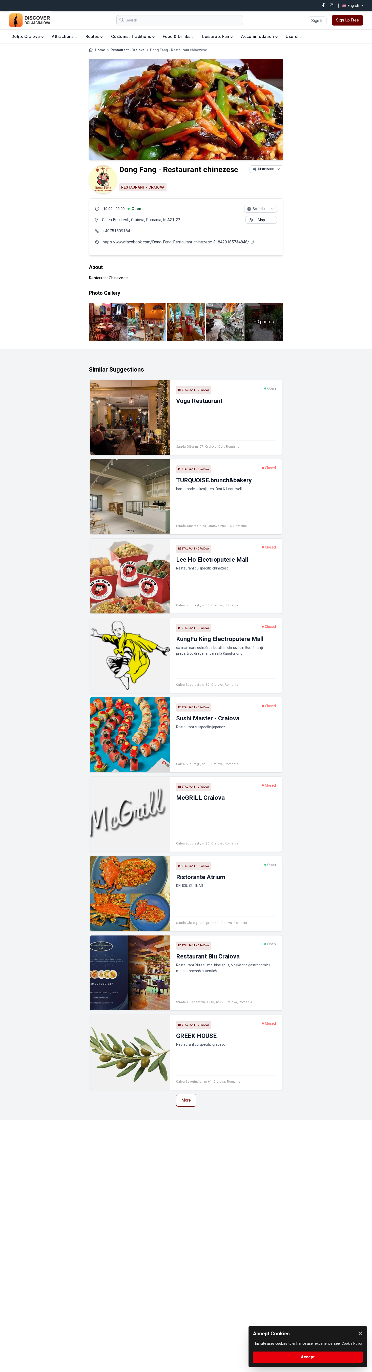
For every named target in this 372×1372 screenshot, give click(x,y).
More (186, 1100)
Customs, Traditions (131, 36)
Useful (293, 36)
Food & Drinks (177, 36)
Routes (93, 36)
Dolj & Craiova (26, 36)
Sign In (317, 20)
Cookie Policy (352, 1343)
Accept (308, 1357)
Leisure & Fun (216, 36)
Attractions (63, 36)
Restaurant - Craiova (127, 50)
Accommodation (258, 36)
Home (100, 50)
